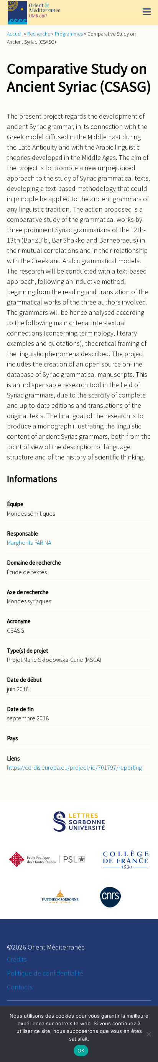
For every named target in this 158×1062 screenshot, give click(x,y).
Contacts (20, 986)
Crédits (17, 959)
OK (81, 1050)
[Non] (148, 1034)
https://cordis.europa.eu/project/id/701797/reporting (74, 767)
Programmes (69, 33)
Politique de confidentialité (45, 973)
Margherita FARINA (29, 542)
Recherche (38, 33)
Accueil (15, 33)
